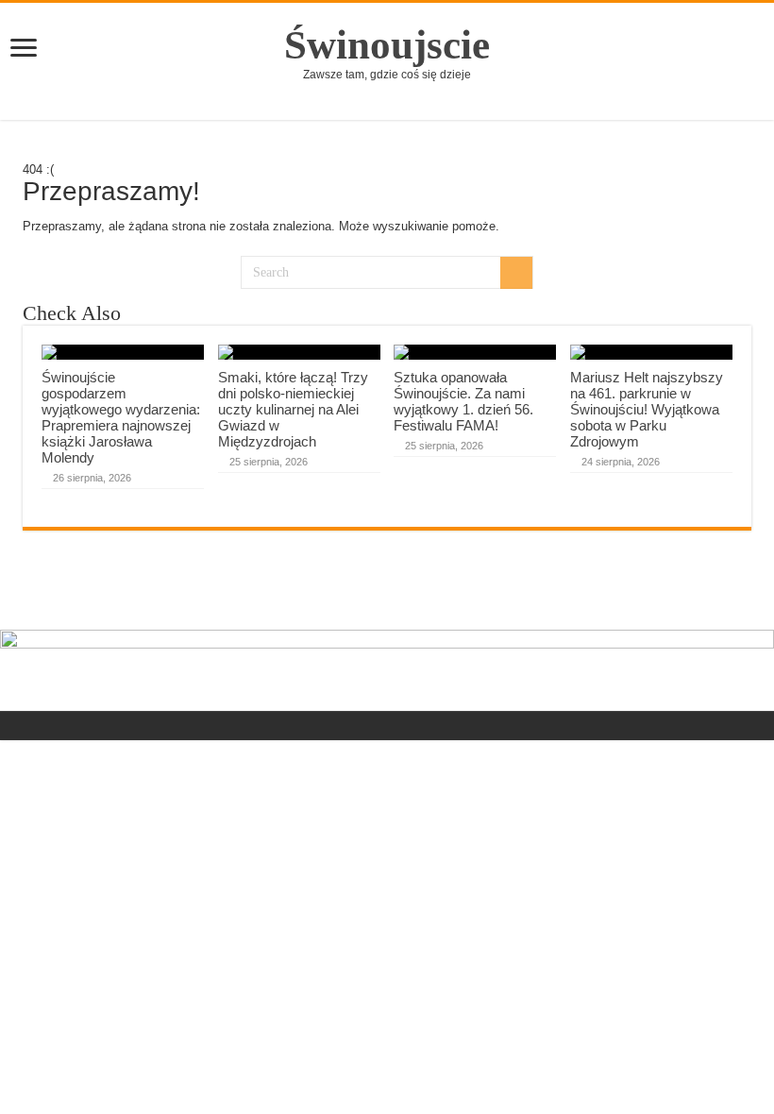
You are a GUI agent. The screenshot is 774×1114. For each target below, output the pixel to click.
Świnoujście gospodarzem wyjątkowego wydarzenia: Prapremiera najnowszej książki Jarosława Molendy (121, 417)
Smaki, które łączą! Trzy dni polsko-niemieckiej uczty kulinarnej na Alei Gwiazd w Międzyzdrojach (293, 409)
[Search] (516, 273)
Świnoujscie (387, 45)
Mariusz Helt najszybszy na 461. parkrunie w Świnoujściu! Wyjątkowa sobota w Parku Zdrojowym (646, 409)
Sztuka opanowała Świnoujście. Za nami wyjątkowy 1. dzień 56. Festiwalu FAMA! (463, 401)
